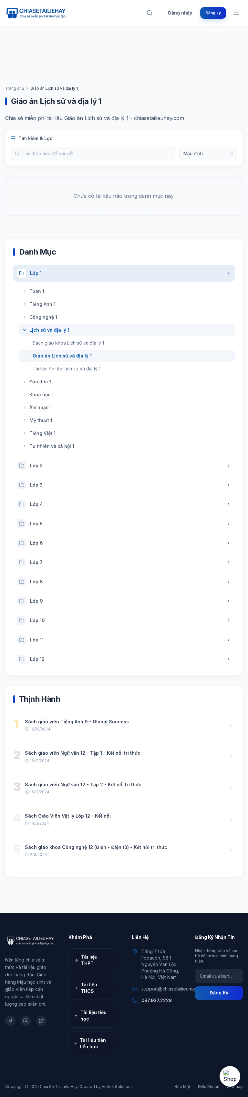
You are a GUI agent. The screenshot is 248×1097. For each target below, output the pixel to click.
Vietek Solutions (117, 1086)
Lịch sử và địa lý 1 (49, 330)
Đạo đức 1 (40, 381)
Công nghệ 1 (43, 317)
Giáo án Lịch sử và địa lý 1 (62, 355)
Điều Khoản (208, 1086)
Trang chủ (14, 88)
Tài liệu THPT (89, 960)
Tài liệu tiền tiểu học (93, 1043)
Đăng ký (213, 12)
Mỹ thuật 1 (40, 420)
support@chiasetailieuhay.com (173, 988)
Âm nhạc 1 (40, 407)
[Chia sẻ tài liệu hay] (36, 13)
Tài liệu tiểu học (93, 1016)
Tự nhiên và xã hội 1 (51, 446)
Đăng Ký (219, 992)
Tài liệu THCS (89, 988)
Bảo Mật (182, 1086)
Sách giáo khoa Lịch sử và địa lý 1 (68, 343)
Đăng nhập (180, 12)
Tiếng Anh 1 (42, 304)
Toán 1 (36, 291)
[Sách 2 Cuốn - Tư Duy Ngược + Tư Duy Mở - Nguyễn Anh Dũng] (230, 1076)
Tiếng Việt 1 (42, 433)
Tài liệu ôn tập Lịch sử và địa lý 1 (66, 368)
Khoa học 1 (41, 394)
